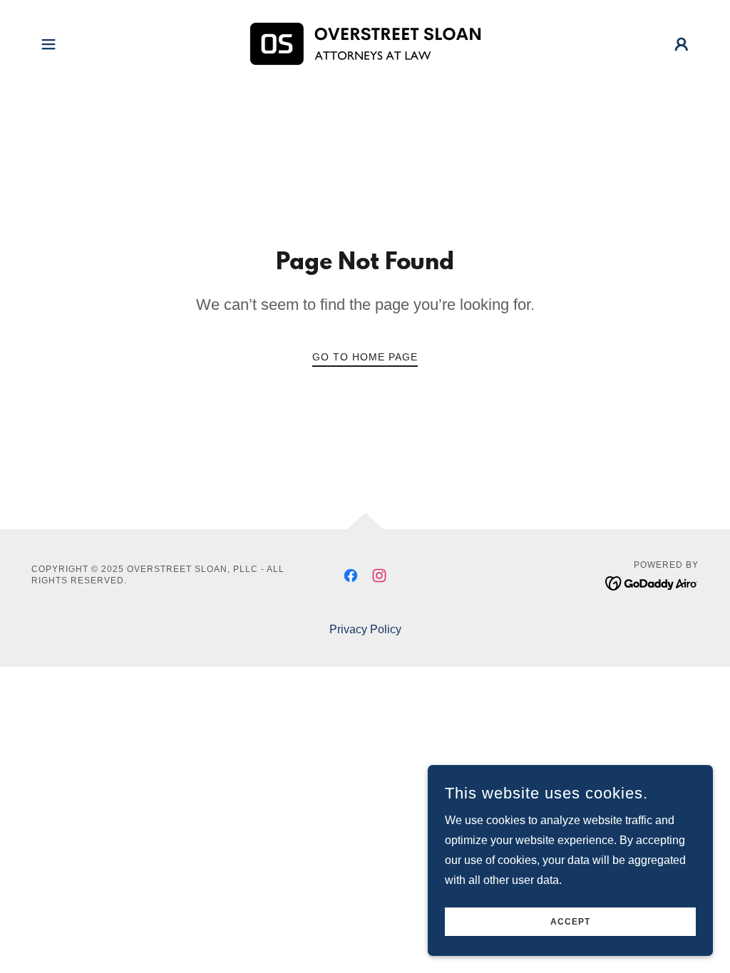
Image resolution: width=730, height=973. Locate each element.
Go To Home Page (365, 357)
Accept (570, 922)
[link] (364, 43)
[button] (48, 44)
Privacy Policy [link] (365, 629)
